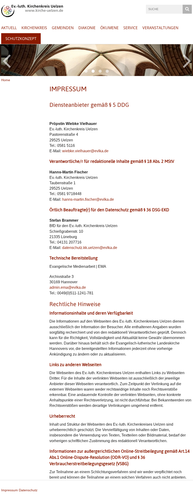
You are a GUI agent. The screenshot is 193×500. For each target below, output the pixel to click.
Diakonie (87, 27)
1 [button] (86, 71)
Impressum (9, 490)
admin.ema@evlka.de (67, 287)
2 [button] (93, 71)
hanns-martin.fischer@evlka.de (88, 199)
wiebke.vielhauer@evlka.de (85, 151)
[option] (96, 60)
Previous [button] (6, 60)
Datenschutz (28, 490)
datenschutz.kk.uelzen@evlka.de (89, 248)
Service (130, 27)
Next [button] (187, 60)
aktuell (9, 27)
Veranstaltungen (160, 27)
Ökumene (109, 27)
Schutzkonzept (20, 38)
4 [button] (107, 71)
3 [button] (100, 71)
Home (5, 80)
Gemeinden (63, 27)
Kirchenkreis (34, 27)
